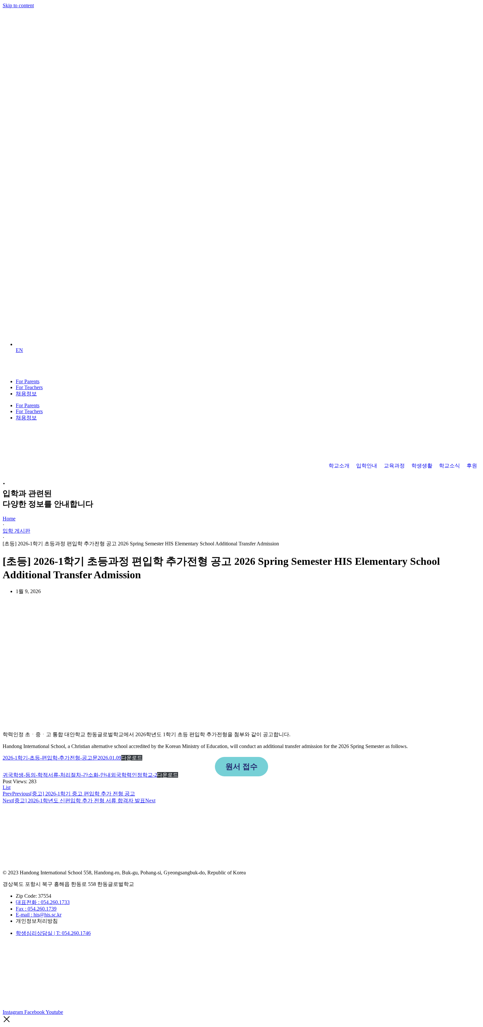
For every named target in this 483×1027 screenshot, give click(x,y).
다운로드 (131, 758)
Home (9, 518)
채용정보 (26, 393)
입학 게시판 (16, 531)
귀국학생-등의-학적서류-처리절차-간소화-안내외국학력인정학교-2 (80, 775)
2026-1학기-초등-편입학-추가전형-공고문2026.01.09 (62, 758)
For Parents (27, 381)
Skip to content (18, 5)
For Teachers (29, 387)
